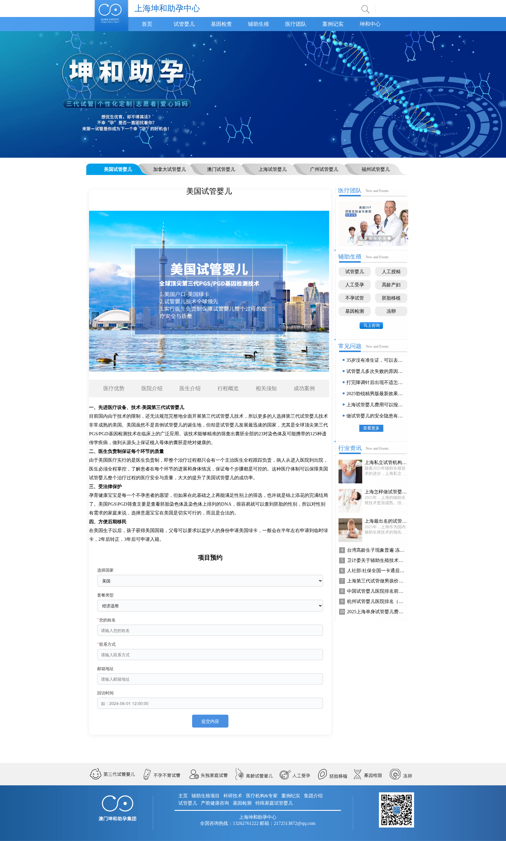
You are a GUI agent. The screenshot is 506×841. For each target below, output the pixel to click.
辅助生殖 (258, 24)
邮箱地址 (105, 668)
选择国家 (105, 570)
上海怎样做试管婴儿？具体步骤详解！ (386, 491)
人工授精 (391, 271)
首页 (147, 24)
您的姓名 (106, 620)
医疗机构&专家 (262, 795)
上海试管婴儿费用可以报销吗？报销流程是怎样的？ (375, 404)
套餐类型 (105, 595)
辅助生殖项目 (206, 795)
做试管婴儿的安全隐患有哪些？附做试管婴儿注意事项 (375, 415)
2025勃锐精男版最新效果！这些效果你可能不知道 (375, 393)
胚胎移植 (391, 297)
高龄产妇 (391, 284)
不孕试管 (354, 297)
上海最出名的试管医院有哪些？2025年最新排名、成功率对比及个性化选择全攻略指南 (386, 521)
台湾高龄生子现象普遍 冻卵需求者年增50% (376, 550)
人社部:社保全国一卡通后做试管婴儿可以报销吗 (376, 570)
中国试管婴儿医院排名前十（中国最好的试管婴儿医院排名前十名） (376, 591)
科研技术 (232, 795)
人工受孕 (354, 284)
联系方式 (106, 644)
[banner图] (253, 93)
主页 (183, 795)
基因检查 (221, 24)
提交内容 (210, 721)
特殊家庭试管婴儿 (274, 803)
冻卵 (391, 311)
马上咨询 (371, 325)
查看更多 (371, 428)
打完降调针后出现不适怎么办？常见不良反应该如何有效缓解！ (375, 382)
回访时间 (105, 693)
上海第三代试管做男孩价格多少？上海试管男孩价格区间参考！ (376, 580)
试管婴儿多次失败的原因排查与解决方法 (375, 371)
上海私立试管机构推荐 (386, 462)
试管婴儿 (184, 24)
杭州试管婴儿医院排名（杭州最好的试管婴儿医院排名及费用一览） (376, 601)
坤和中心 (370, 24)
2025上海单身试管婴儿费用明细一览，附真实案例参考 (376, 611)
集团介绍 (313, 795)
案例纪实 (290, 795)
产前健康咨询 (215, 803)
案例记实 (332, 24)
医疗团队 (295, 24)
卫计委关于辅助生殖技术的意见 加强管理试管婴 (376, 560)
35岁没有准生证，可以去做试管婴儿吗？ (375, 360)
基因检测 (354, 311)
